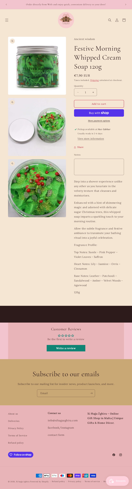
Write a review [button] (66, 348)
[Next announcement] (125, 4)
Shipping (94, 80)
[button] (6, 20)
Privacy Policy (16, 428)
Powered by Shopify (39, 481)
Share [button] (80, 147)
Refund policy (16, 442)
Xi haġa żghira (23, 481)
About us (13, 413)
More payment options (99, 120)
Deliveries (13, 421)
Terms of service (92, 481)
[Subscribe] (91, 393)
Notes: (77, 154)
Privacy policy (74, 481)
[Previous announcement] (6, 4)
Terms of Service (17, 435)
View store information (91, 138)
